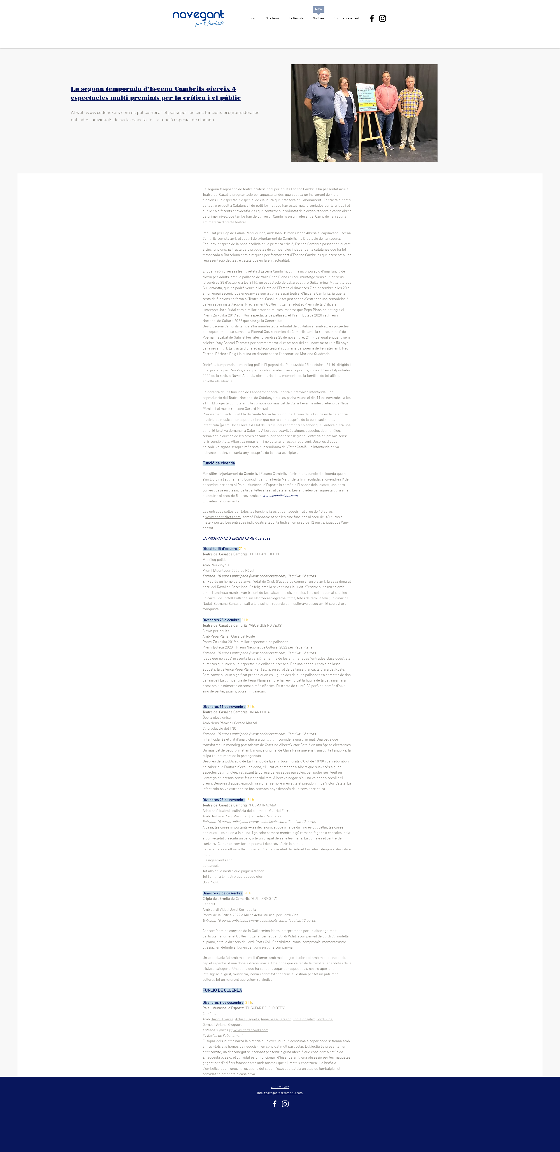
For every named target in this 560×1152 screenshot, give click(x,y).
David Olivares (222, 1019)
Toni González (304, 1019)
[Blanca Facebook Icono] (274, 1103)
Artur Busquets (247, 1019)
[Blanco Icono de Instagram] (285, 1103)
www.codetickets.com (108, 113)
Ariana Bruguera (229, 1025)
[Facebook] (371, 18)
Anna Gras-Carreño (276, 1019)
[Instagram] (382, 18)
